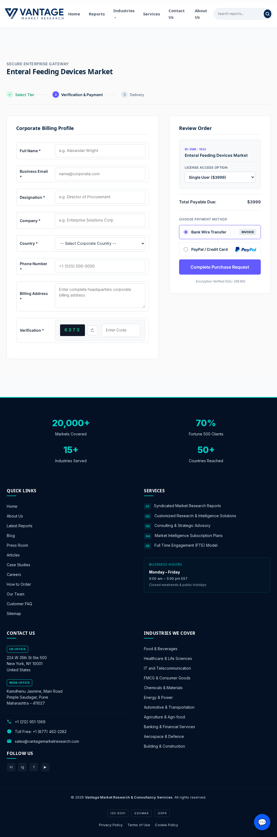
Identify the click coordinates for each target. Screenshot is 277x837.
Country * (29, 243)
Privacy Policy (111, 825)
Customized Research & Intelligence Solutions (195, 515)
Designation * (32, 197)
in (11, 767)
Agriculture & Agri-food (164, 717)
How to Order (19, 584)
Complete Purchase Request (219, 267)
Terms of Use (138, 825)
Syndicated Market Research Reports (187, 505)
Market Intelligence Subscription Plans (189, 535)
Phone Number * (33, 266)
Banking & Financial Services (169, 726)
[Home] (34, 14)
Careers (14, 574)
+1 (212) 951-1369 (30, 721)
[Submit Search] (267, 13)
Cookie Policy (166, 825)
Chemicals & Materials (163, 687)
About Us (201, 14)
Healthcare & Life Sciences (168, 658)
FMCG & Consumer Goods (167, 678)
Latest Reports (19, 525)
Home (74, 14)
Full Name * (30, 150)
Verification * (32, 330)
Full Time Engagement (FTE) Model (185, 545)
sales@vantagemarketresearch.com (47, 741)
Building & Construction (164, 746)
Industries (123, 13)
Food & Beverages (160, 648)
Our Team (15, 594)
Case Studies (18, 564)
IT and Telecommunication (167, 668)
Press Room (17, 545)
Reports (97, 14)
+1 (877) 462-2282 (50, 731)
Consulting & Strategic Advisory (182, 525)
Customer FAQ (19, 603)
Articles (13, 555)
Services (151, 14)
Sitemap (14, 613)
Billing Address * (34, 296)
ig (22, 767)
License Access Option (206, 167)
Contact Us (177, 14)
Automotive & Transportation (169, 707)
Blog (11, 535)
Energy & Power (158, 697)
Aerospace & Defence (164, 736)
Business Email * (34, 174)
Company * (30, 220)
